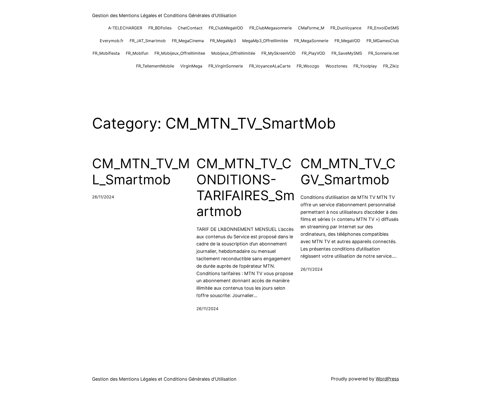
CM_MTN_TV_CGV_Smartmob (348, 171)
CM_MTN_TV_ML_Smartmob (141, 171)
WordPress (387, 378)
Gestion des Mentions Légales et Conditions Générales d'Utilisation (164, 15)
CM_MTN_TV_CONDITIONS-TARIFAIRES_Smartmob (245, 187)
